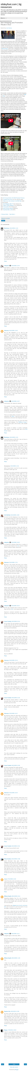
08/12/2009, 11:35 (16, 958)
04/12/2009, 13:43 (13, 330)
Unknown (6, 330)
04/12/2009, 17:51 (13, 562)
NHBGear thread (22, 422)
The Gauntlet (6, 206)
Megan (5, 1030)
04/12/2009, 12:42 (15, 265)
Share (3, 220)
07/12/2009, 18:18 (12, 879)
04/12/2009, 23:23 (13, 792)
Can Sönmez (9, 28)
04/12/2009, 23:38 (16, 858)
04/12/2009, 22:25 (16, 697)
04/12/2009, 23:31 (16, 846)
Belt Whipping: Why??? (8, 203)
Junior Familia (7, 621)
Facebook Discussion (7, 199)
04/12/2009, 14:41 (15, 466)
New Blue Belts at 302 (8, 209)
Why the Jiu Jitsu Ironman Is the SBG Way (12, 201)
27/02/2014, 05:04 (12, 1030)
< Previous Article (4, 214)
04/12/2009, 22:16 (13, 660)
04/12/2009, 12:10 (14, 228)
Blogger (16, 1069)
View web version (14, 1067)
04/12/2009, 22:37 (13, 713)
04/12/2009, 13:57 (15, 401)
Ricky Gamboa (7, 858)
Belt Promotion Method (8, 208)
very (18, 545)
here (12, 609)
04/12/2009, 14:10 (14, 437)
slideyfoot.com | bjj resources (11, 5)
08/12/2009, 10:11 (15, 933)
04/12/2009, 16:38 (15, 515)
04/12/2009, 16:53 (15, 542)
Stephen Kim (7, 1011)
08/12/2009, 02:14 (16, 896)
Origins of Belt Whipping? (8, 205)
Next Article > (12, 214)
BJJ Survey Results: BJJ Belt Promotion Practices (14, 197)
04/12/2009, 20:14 (16, 621)
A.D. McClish (7, 515)
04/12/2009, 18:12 (15, 605)
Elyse (13, 416)
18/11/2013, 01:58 (15, 1011)
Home (14, 1064)
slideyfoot (6, 265)
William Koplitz (7, 896)
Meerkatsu (6, 228)
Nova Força (5, 48)
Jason (5, 879)
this (25, 94)
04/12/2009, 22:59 (16, 765)
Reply (5, 261)
